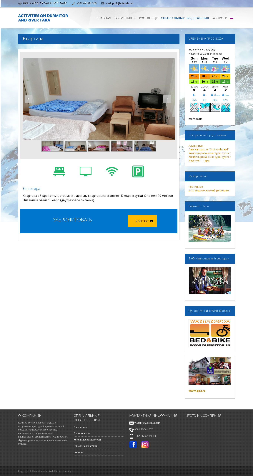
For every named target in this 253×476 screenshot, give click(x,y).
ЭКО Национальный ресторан (209, 190)
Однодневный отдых (85, 446)
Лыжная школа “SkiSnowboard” (209, 149)
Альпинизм (196, 145)
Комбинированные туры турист (210, 153)
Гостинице (148, 18)
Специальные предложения (185, 18)
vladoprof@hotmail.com (147, 422)
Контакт (219, 18)
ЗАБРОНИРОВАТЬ (72, 220)
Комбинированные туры (87, 439)
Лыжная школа (82, 433)
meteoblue (195, 119)
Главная (103, 18)
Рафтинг (78, 452)
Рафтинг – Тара (199, 160)
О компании (125, 18)
